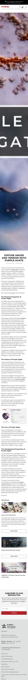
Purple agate (14, 269)
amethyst (23, 318)
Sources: (5, 495)
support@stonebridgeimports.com (10, 647)
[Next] (25, 2)
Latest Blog (4, 664)
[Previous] (2, 2)
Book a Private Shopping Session (10, 672)
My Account (4, 653)
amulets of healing (20, 379)
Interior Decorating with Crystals (10, 550)
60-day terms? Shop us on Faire (9, 661)
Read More (14, 531)
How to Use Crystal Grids (8, 515)
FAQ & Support (5, 667)
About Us (3, 679)
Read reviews (4, 631)
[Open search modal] (19, 6)
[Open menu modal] (25, 6)
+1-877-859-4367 (5, 649)
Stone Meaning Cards (7, 659)
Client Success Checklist (7, 669)
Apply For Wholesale (6, 656)
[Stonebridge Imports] (5, 7)
